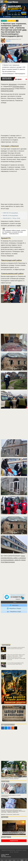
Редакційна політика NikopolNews (8, 850)
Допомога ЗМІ (19, 850)
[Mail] (15, 727)
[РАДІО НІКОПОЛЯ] (14, 713)
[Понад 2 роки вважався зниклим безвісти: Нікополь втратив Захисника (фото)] (3, 649)
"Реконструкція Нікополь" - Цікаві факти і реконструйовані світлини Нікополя (11, 778)
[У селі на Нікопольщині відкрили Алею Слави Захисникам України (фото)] (3, 665)
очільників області (18, 86)
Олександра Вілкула (7, 88)
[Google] (9, 727)
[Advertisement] (14, 120)
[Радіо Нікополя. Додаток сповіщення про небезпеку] (14, 687)
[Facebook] (2, 727)
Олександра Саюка (7, 90)
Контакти (24, 850)
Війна (10, 20)
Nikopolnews (13, 84)
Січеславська (3, 20)
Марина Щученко (12, 39)
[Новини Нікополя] (11, 1)
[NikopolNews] (14, 597)
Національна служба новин (12, 814)
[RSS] (12, 727)
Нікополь (14, 20)
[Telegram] (5, 727)
